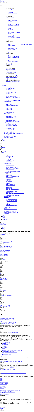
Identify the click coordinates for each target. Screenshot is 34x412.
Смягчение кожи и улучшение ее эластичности (13, 97)
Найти (1, 410)
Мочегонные (9, 28)
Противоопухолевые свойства (12, 38)
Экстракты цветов (10, 15)
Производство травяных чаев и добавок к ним (13, 121)
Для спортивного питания (10, 129)
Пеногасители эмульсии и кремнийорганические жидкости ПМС (11, 75)
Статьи (22, 44)
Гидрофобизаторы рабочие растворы (11, 125)
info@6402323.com (3, 224)
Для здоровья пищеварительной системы (14, 37)
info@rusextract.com (3, 1)
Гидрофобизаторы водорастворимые (13, 56)
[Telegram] (2, 405)
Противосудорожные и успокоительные (14, 32)
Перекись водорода (3, 273)
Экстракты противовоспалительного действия (13, 100)
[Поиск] (1, 148)
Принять (1, 408)
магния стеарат (18, 331)
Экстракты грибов (8, 87)
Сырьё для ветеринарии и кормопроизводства (13, 81)
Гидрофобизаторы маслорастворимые (13, 57)
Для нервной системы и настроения (13, 61)
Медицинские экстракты (9, 27)
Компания (1, 378)
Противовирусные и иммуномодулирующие (11, 30)
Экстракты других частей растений (13, 14)
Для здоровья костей (11, 35)
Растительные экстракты (9, 9)
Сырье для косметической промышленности (10, 131)
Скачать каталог (2, 234)
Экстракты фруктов (9, 91)
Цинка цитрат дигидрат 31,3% (5, 306)
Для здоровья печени (11, 36)
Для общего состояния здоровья (10, 128)
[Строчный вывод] (6, 234)
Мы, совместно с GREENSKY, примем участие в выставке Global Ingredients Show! (13, 374)
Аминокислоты (8, 60)
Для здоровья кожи (10, 34)
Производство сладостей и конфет (11, 119)
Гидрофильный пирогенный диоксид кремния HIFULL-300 (9, 268)
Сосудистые (9, 33)
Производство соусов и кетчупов (11, 120)
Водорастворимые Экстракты (10, 69)
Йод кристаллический (3, 279)
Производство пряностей (11, 42)
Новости (24, 44)
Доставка (27, 44)
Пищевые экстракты (7, 113)
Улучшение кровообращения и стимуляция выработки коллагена (13, 23)
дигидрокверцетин (15, 332)
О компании (1, 44)
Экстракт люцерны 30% (4, 255)
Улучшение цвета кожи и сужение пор (13, 24)
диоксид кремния (12, 331)
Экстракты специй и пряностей (12, 13)
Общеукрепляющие (10, 29)
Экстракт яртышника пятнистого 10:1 (6, 242)
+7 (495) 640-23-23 (4, 3)
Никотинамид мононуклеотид (4, 251)
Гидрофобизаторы (8, 55)
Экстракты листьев (10, 11)
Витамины (3, 348)
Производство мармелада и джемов (11, 116)
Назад (6, 153)
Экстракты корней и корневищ (12, 10)
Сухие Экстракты (8, 67)
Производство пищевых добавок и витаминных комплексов (13, 49)
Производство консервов (11, 45)
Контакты (30, 44)
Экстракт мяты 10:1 (3, 290)
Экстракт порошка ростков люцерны (6, 247)
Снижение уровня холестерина (12, 39)
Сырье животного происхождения (11, 72)
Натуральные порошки (7, 122)
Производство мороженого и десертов (13, 46)
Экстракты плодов (10, 12)
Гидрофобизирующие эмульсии (10, 126)
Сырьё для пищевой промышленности (11, 77)
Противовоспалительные (11, 31)
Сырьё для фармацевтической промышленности (13, 79)
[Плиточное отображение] (5, 234)
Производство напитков (11, 47)
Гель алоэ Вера (2, 236)
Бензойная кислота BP (3, 264)
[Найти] (1, 5)
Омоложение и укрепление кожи (12, 18)
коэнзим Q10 (10, 332)
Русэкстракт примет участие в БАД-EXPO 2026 (7, 369)
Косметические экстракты (10, 17)
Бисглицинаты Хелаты (9, 64)
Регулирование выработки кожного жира (14, 19)
